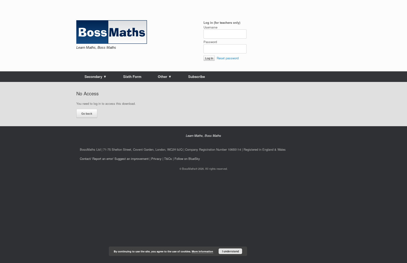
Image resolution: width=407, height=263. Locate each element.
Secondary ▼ (96, 76)
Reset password (228, 58)
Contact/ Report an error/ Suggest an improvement (114, 158)
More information (202, 251)
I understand (230, 251)
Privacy (156, 158)
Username (210, 27)
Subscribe (196, 76)
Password (210, 42)
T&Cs (168, 158)
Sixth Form (132, 76)
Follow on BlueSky (187, 158)
